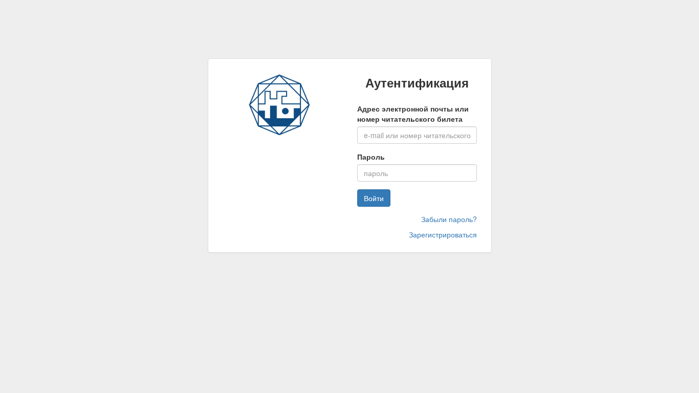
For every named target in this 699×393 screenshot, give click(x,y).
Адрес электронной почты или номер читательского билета (413, 113)
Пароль (371, 156)
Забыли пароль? (449, 219)
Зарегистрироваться (443, 234)
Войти (374, 198)
